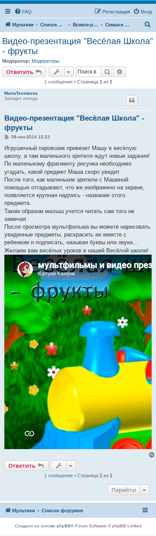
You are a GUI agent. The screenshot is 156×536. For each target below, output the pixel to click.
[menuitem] (23, 11)
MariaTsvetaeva (21, 93)
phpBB (64, 525)
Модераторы (45, 61)
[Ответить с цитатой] (131, 100)
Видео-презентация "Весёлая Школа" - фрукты (77, 46)
